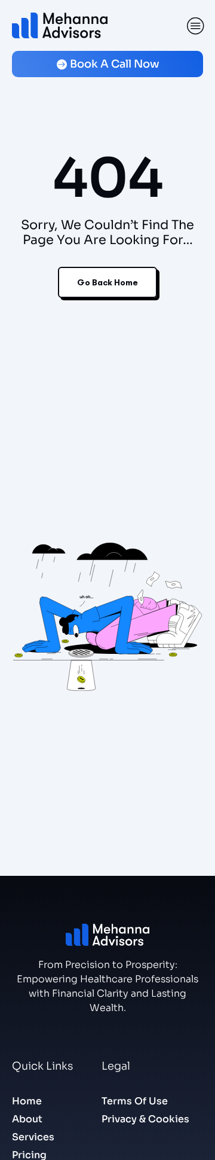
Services (33, 1137)
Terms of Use (135, 1101)
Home (27, 1101)
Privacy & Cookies (145, 1119)
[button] (195, 25)
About (27, 1119)
